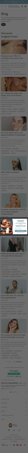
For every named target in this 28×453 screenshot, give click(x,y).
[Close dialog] (26, 219)
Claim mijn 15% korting (20, 230)
